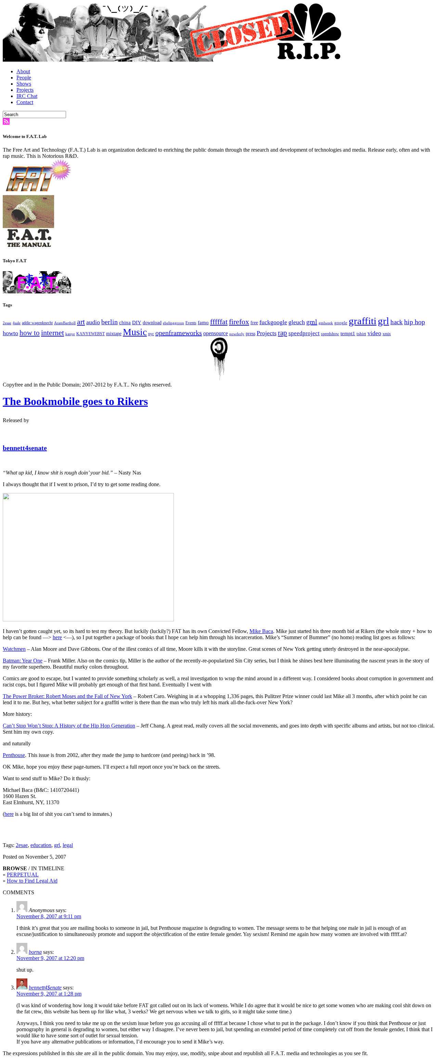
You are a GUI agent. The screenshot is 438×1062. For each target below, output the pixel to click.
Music (135, 332)
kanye (70, 334)
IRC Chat (26, 96)
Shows (23, 84)
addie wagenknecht (37, 323)
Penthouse (14, 755)
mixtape (113, 333)
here (57, 637)
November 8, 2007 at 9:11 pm (48, 916)
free (254, 322)
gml (311, 322)
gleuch (296, 322)
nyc (151, 333)
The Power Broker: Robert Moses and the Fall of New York (67, 696)
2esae (7, 323)
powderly (236, 334)
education (40, 845)
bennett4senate (25, 448)
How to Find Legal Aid (32, 881)
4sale (17, 323)
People (23, 77)
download (152, 322)
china (125, 322)
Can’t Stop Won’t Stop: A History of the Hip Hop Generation (69, 726)
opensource (215, 333)
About (23, 71)
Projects (25, 90)
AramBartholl (65, 323)
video (374, 333)
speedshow (330, 333)
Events (190, 323)
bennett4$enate (45, 987)
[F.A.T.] (174, 60)
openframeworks (178, 333)
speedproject (304, 333)
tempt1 (347, 333)
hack (396, 322)
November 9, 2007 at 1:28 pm (48, 994)
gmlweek (326, 323)
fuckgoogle (273, 322)
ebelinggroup (173, 323)
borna (35, 952)
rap (282, 333)
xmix (387, 334)
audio (93, 322)
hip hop (414, 322)
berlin (109, 322)
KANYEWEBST (90, 334)
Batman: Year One (22, 660)
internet (52, 333)
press (250, 333)
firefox (239, 322)
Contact (24, 102)
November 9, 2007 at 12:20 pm (50, 958)
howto (10, 333)
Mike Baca (261, 631)
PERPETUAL (23, 874)
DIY (136, 322)
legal (68, 845)
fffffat (219, 321)
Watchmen (14, 649)
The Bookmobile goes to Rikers (75, 401)
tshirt (361, 333)
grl (383, 320)
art (81, 322)
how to (30, 333)
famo (203, 322)
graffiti (362, 320)
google (340, 322)
